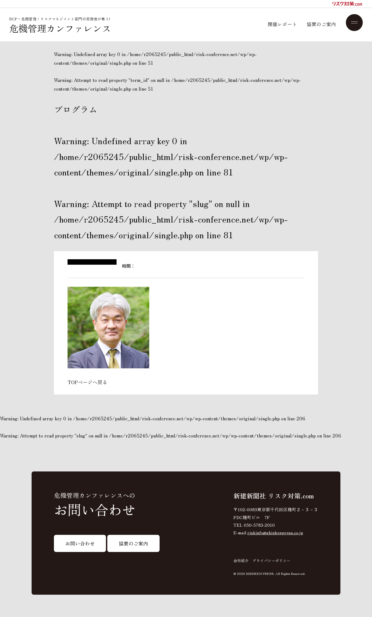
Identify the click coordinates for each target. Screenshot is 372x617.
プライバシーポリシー (271, 560)
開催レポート (282, 24)
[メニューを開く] (354, 22)
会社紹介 (241, 560)
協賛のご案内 (321, 24)
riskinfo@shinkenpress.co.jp (275, 532)
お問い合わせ (80, 543)
